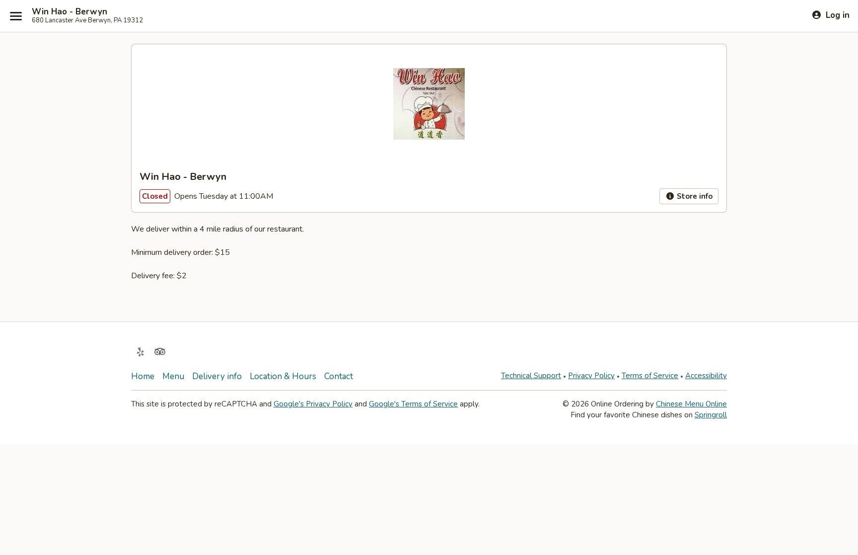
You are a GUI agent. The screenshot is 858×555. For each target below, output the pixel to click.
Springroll (711, 415)
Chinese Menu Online (691, 404)
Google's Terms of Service (413, 404)
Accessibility (706, 376)
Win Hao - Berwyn (69, 12)
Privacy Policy (591, 376)
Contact (338, 376)
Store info (694, 196)
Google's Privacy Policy (313, 404)
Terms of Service (650, 376)
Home (142, 376)
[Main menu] (16, 16)
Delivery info (217, 376)
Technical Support (531, 376)
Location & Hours (283, 376)
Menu (173, 376)
